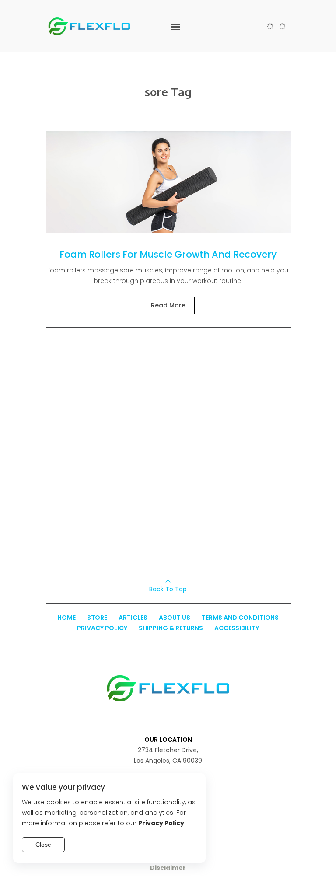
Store (97, 617)
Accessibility (236, 628)
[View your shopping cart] (282, 26)
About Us (174, 617)
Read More (168, 305)
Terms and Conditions (240, 617)
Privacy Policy (102, 628)
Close (43, 844)
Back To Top (168, 589)
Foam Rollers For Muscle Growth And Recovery (168, 254)
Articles (133, 617)
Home (66, 617)
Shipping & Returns (171, 628)
